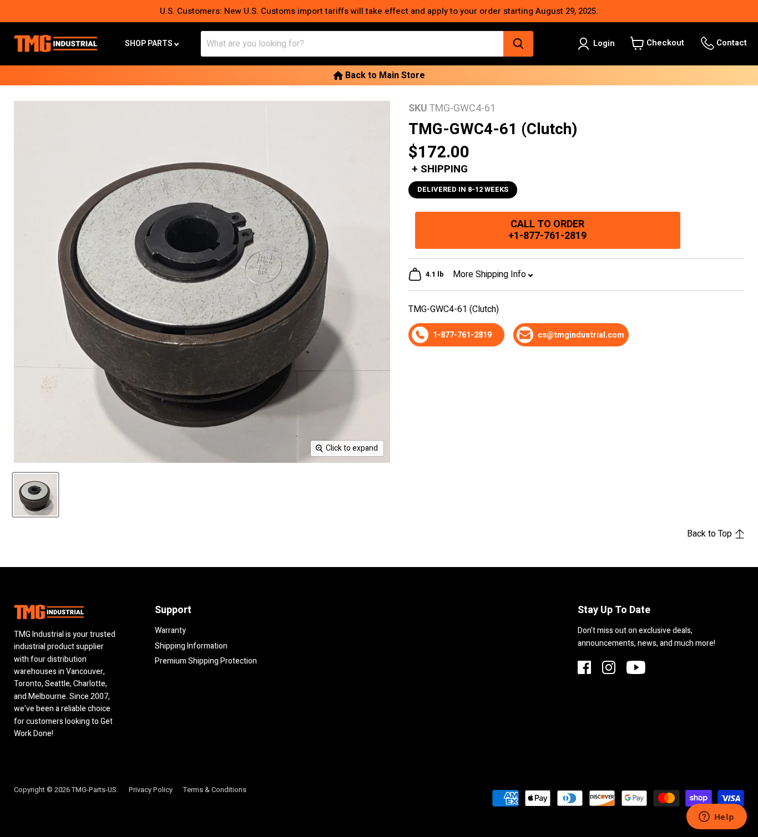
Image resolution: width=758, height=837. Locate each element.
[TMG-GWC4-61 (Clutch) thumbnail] (35, 495)
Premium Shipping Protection (206, 661)
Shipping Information (191, 646)
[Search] (518, 44)
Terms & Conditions (214, 789)
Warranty (170, 630)
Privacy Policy (151, 789)
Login (604, 43)
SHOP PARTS (149, 43)
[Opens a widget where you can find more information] (716, 817)
